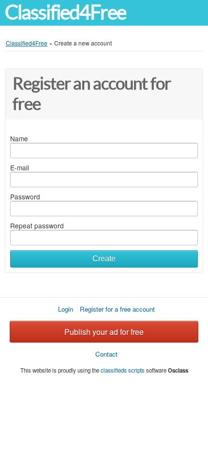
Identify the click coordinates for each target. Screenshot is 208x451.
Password (25, 196)
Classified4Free (65, 12)
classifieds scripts (123, 370)
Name (19, 138)
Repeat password (37, 225)
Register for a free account (117, 309)
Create (104, 259)
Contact (106, 354)
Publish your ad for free (104, 331)
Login (65, 309)
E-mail (19, 167)
